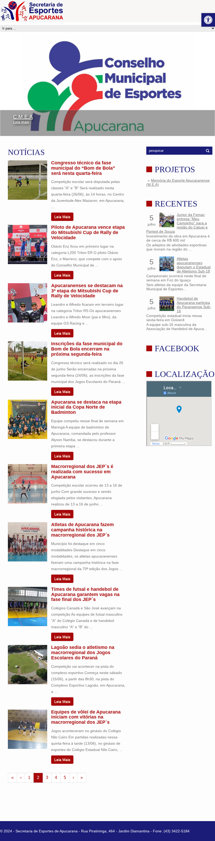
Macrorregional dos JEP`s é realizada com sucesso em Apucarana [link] (82, 472)
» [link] (81, 777)
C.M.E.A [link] (23, 117)
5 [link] (65, 777)
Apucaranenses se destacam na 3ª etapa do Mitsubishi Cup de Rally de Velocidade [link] (87, 291)
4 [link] (56, 777)
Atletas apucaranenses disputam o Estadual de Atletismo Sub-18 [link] (194, 265)
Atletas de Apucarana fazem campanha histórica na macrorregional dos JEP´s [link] (82, 530)
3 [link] (47, 777)
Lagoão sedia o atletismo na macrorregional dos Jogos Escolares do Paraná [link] (82, 652)
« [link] (12, 777)
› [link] (73, 777)
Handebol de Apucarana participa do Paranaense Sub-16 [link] (194, 304)
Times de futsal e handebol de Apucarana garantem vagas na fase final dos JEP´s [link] (85, 594)
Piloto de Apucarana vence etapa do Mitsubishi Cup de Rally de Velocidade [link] (88, 232)
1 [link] (29, 777)
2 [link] (38, 777)
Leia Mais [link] (62, 217)
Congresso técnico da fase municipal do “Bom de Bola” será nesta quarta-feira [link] (83, 168)
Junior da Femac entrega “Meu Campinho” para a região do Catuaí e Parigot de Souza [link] (177, 223)
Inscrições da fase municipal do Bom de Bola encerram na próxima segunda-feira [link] (86, 349)
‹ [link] (21, 777)
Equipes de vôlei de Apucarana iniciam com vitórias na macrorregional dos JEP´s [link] (86, 717)
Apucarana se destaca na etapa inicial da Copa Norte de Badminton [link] (86, 407)
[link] (208, 20)
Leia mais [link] (21, 122)
